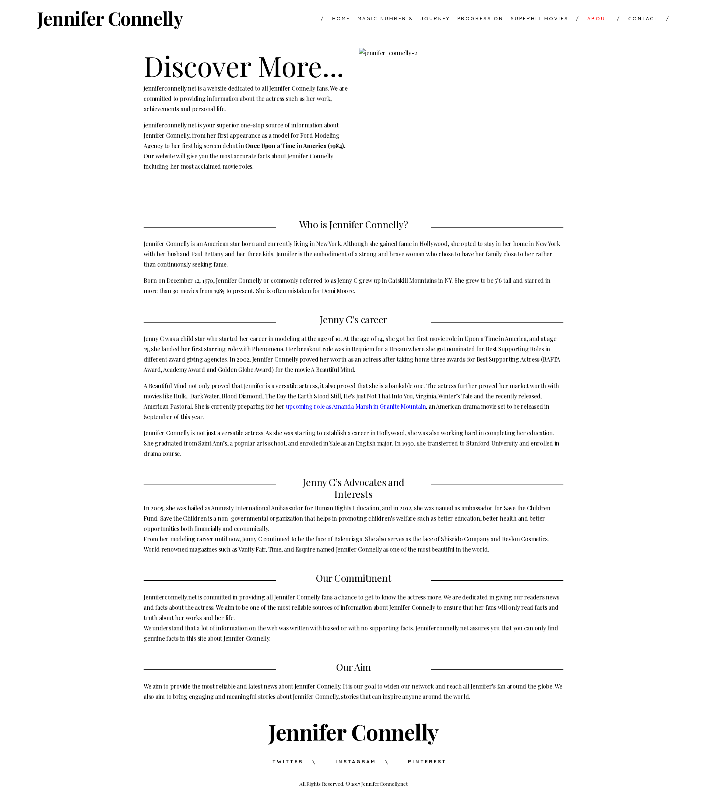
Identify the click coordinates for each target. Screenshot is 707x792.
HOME (335, 18)
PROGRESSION (480, 18)
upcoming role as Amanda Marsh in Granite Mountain (356, 406)
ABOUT (592, 18)
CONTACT (643, 18)
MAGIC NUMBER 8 (385, 18)
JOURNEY (435, 18)
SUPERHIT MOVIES (540, 18)
